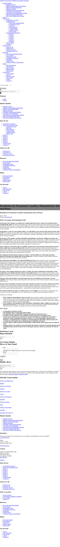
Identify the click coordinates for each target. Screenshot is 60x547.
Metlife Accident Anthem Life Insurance (13, 108)
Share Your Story (7, 189)
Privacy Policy (6, 498)
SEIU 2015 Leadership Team (10, 125)
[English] (4, 83)
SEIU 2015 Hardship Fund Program (12, 117)
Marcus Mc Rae (10, 129)
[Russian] (8, 83)
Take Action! (6, 190)
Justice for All (6, 151)
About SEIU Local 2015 (9, 123)
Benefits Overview (7, 106)
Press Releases (6, 177)
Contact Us (6, 145)
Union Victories (7, 143)
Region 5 (5, 140)
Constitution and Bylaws (9, 165)
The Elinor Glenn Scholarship (10, 113)
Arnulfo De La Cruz (11, 126)
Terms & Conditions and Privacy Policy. (18, 374)
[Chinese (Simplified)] (2, 83)
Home (4, 99)
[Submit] (1, 338)
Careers (5, 191)
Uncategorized (8, 217)
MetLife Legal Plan (8, 110)
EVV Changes (6, 162)
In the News (6, 178)
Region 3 (5, 138)
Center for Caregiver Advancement (11, 169)
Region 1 (5, 135)
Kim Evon (8, 128)
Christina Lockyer (10, 132)
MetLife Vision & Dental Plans (10, 109)
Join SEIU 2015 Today (6, 412)
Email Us (2, 460)
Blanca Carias (9, 133)
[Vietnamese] (11, 83)
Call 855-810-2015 (4, 437)
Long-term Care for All (9, 155)
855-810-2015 (3, 457)
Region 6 (5, 142)
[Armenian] (0, 83)
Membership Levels (8, 164)
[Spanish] (10, 83)
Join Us (5, 100)
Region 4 (5, 139)
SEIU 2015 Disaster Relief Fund (11, 116)
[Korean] (7, 83)
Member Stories (7, 180)
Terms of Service (7, 495)
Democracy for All (7, 154)
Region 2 (5, 136)
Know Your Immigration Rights (11, 161)
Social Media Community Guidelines (12, 496)
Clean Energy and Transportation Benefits (13, 115)
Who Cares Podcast (8, 175)
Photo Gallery (6, 181)
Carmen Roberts (10, 131)
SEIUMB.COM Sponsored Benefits (12, 112)
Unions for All (6, 152)
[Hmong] (5, 83)
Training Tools (6, 168)
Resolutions (6, 167)
